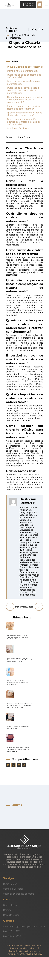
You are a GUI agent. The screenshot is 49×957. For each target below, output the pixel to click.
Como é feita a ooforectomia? (22, 71)
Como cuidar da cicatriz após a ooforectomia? (23, 82)
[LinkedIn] (19, 765)
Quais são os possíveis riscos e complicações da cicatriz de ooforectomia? (23, 90)
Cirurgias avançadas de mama (18, 894)
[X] (13, 765)
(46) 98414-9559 (12, 936)
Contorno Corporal (13, 889)
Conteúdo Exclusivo (29, 5)
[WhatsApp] (24, 765)
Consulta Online (11, 915)
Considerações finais (18, 128)
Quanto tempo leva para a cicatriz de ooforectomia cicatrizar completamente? (24, 100)
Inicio (8, 35)
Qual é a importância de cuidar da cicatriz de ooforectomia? (24, 114)
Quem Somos (10, 884)
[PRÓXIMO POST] (39, 607)
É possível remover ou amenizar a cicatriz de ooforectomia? (24, 107)
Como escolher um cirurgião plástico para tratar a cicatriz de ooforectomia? (23, 122)
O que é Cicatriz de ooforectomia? (25, 67)
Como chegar (10, 905)
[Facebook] (8, 765)
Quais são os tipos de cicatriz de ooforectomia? (24, 76)
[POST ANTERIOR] (10, 607)
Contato (7, 910)
